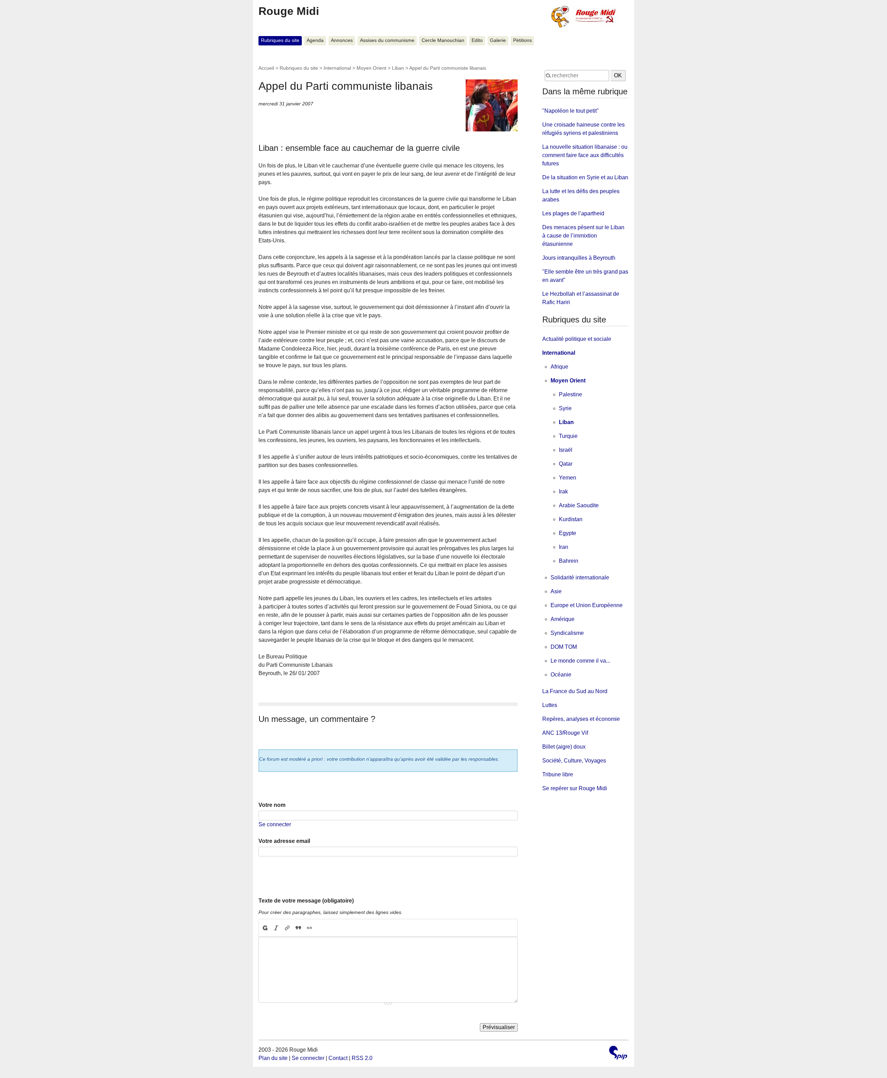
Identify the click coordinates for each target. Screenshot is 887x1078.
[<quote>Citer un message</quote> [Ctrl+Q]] (298, 928)
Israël (565, 450)
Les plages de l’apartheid (573, 213)
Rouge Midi (288, 11)
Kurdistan (570, 519)
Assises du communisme (387, 40)
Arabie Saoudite (579, 505)
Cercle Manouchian (443, 40)
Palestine (570, 394)
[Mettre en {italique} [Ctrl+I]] (276, 928)
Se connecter (274, 824)
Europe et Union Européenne (587, 605)
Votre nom (272, 805)
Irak (563, 491)
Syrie (565, 408)
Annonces (342, 40)
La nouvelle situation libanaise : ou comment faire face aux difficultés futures (584, 155)
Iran (563, 547)
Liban (398, 68)
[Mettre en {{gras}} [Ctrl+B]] (265, 928)
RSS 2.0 (362, 1058)
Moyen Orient (371, 68)
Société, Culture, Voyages (574, 761)
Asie (556, 591)
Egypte (567, 533)
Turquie (568, 436)
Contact (338, 1058)
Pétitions (522, 40)
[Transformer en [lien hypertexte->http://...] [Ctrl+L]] (287, 928)
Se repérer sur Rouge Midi (574, 788)
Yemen (567, 478)
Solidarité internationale (580, 577)
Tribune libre (557, 774)
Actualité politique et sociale (576, 339)
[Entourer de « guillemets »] (309, 928)
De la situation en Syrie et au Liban (585, 177)
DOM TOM (564, 647)
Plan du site (273, 1058)
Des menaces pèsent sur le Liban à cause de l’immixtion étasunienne (583, 235)
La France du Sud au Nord (574, 691)
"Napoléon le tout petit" (570, 111)
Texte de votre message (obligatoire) (306, 901)
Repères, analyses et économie (581, 719)
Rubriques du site (280, 40)
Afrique (559, 367)
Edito (477, 40)
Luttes (549, 705)
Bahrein (568, 561)
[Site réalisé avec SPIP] (618, 1053)
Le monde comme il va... (580, 661)
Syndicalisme (567, 633)
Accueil (266, 68)
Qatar (565, 464)
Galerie (498, 40)
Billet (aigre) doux (564, 747)
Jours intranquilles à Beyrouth (578, 258)
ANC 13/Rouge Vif (565, 733)
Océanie (561, 675)
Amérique (562, 619)
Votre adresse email (284, 841)
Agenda (315, 40)
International (337, 68)
